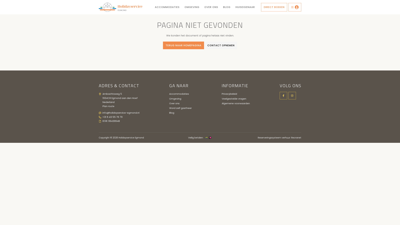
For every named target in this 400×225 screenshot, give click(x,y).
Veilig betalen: (195, 137)
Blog (226, 7)
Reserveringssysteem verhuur (274, 137)
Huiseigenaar (245, 7)
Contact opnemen (221, 45)
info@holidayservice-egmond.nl (120, 112)
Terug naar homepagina (183, 45)
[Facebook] (283, 95)
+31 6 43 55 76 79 (112, 117)
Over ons (211, 7)
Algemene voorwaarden (236, 103)
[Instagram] (292, 95)
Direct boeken (274, 7)
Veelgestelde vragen (234, 98)
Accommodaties (167, 7)
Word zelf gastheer (180, 108)
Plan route (108, 106)
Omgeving (192, 7)
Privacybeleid (229, 93)
